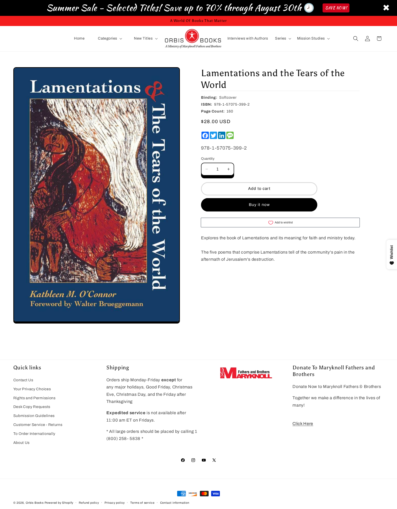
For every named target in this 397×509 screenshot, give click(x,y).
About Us (21, 443)
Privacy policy (115, 502)
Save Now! (336, 8)
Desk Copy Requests (31, 407)
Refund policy (89, 502)
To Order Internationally (34, 434)
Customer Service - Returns (37, 425)
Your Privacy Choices (32, 389)
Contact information (174, 502)
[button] (109, 38)
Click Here (302, 423)
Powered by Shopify (59, 502)
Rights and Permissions (34, 398)
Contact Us (23, 380)
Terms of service (142, 502)
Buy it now (259, 204)
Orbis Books (35, 502)
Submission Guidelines (34, 416)
